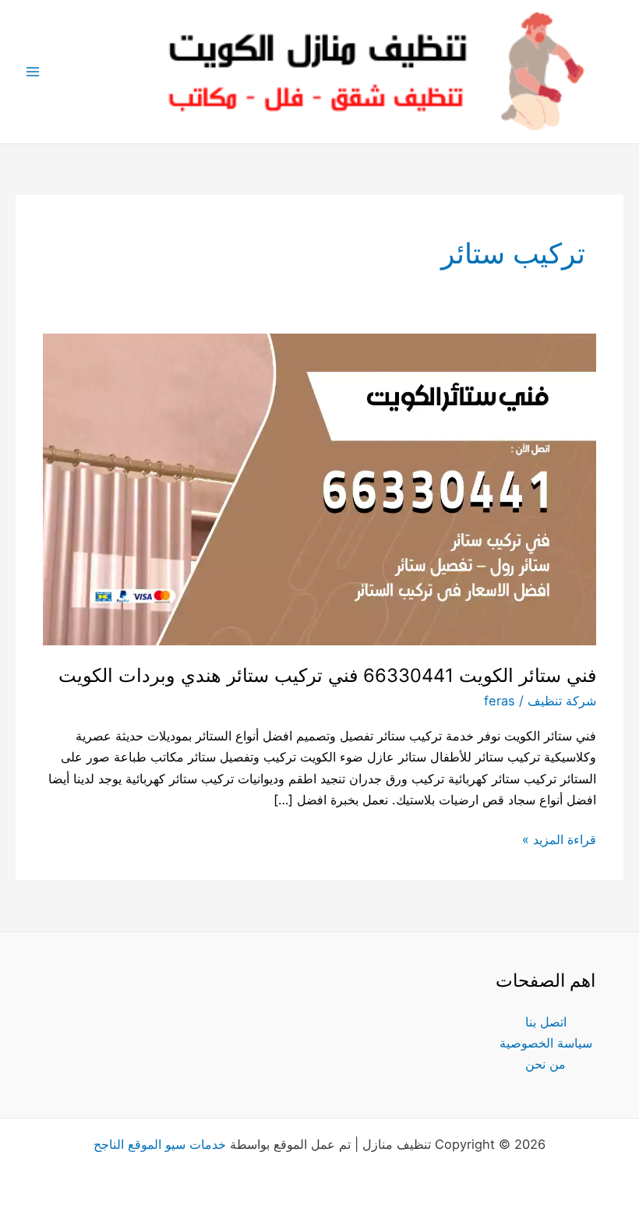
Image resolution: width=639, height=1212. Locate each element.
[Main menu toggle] (33, 72)
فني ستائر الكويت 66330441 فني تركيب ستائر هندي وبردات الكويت (327, 675)
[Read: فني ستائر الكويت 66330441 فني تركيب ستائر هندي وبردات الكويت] (319, 488)
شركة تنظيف (562, 700)
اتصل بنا (546, 1022)
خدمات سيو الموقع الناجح (160, 1144)
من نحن (545, 1064)
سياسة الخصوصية (546, 1043)
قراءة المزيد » (559, 838)
